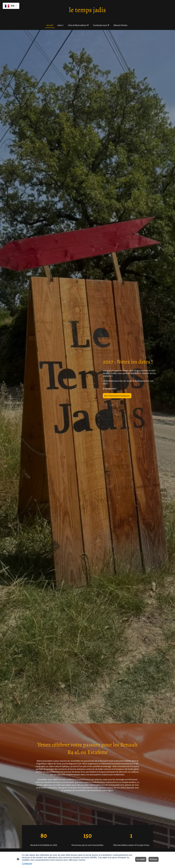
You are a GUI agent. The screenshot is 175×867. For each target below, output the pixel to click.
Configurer (27, 863)
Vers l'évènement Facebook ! (117, 395)
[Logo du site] (87, 17)
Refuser (153, 859)
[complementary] (11, 6)
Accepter (140, 859)
